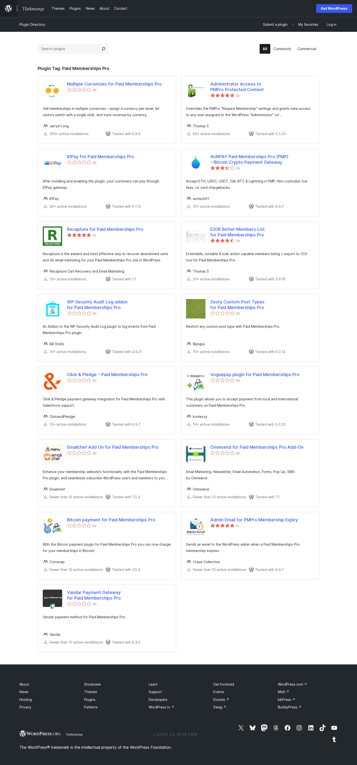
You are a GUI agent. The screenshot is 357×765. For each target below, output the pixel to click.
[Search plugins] (103, 49)
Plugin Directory (32, 24)
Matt (283, 692)
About (24, 684)
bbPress (286, 699)
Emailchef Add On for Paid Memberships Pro (113, 447)
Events (218, 692)
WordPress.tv (161, 707)
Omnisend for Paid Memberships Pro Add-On (257, 447)
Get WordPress (334, 8)
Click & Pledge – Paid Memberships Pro (107, 374)
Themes (90, 692)
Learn (153, 684)
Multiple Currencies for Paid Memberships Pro (114, 83)
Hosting (25, 699)
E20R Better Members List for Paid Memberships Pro (237, 232)
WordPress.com (292, 684)
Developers (158, 699)
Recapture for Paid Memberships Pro (105, 229)
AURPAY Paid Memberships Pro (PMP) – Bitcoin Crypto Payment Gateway (249, 159)
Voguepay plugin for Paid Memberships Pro (254, 374)
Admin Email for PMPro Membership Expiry (254, 519)
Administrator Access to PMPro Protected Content (237, 86)
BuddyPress (289, 707)
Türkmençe (74, 734)
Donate (221, 699)
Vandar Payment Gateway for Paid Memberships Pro (94, 595)
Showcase (92, 684)
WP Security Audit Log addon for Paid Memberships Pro (97, 304)
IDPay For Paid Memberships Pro (100, 156)
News (23, 692)
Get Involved (223, 684)
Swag (219, 707)
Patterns (91, 707)
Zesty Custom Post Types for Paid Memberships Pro (237, 304)
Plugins (89, 699)
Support (155, 692)
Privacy (25, 707)
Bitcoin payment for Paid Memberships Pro (111, 519)
